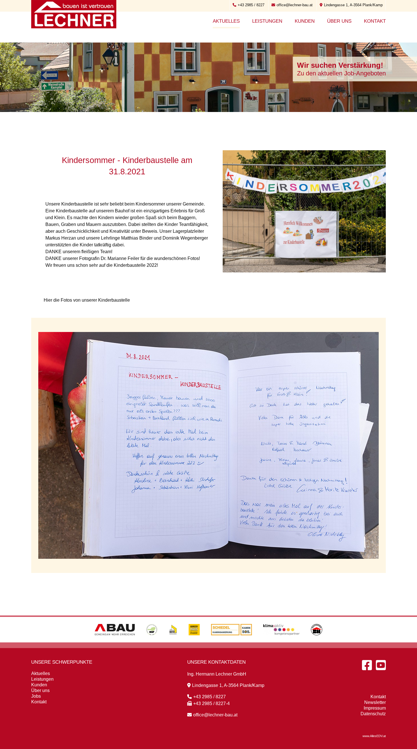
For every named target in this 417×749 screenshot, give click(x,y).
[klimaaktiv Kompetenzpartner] (282, 640)
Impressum (375, 708)
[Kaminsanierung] (231, 640)
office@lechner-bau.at (295, 5)
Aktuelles (226, 21)
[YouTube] (381, 665)
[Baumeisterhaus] (194, 640)
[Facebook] (367, 665)
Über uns (339, 21)
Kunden (305, 21)
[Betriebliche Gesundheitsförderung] (151, 640)
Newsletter (375, 702)
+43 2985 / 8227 (251, 5)
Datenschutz (373, 713)
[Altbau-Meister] (173, 640)
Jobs (36, 696)
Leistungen (267, 21)
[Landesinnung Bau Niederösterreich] (316, 640)
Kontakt (375, 21)
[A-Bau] (114, 640)
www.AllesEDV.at (374, 736)
